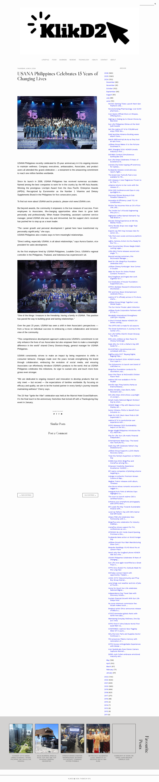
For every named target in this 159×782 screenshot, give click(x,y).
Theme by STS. (85, 779)
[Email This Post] (61, 414)
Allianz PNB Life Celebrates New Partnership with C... (121, 518)
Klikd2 (70, 779)
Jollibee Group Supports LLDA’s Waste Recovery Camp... (123, 452)
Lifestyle (45, 60)
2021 (106, 683)
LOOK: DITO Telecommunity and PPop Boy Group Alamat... (123, 579)
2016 (106, 699)
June (108, 101)
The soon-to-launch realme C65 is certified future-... (122, 498)
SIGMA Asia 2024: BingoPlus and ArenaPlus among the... (121, 462)
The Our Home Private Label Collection (124, 307)
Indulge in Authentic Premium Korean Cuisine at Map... (123, 477)
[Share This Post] (56, 414)
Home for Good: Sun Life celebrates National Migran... (122, 589)
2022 (106, 680)
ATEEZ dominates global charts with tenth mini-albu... (122, 615)
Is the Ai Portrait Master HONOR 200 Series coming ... (122, 322)
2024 (106, 79)
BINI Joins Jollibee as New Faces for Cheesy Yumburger (122, 340)
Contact (104, 60)
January (109, 673)
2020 (106, 686)
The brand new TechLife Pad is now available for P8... (122, 176)
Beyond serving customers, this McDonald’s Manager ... (120, 257)
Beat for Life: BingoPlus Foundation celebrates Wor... (122, 262)
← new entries (25, 495)
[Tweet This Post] (54, 414)
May (108, 660)
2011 (106, 715)
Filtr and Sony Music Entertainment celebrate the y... (122, 293)
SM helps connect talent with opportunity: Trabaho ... (120, 574)
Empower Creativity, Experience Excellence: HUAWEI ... (121, 467)
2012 (106, 711)
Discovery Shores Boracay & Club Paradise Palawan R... (121, 196)
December (110, 82)
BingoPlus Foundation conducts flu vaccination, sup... (122, 370)
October (109, 88)
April (108, 663)
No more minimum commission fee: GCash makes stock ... (122, 604)
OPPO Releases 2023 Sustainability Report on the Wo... (122, 426)
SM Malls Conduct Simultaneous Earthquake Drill (121, 156)
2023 (106, 677)
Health (95, 60)
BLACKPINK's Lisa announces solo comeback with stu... (122, 350)
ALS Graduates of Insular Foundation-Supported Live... (123, 283)
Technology (84, 60)
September (111, 92)
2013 (106, 708)
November (110, 85)
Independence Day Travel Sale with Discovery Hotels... (122, 594)
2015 (106, 702)
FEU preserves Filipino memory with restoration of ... (122, 640)
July (108, 98)
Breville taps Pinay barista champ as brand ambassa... (122, 386)
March (109, 666)
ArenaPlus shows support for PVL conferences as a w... (121, 528)
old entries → (90, 495)
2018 (106, 692)
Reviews (73, 60)
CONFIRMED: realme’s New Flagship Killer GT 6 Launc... (122, 630)
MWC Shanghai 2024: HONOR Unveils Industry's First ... (123, 150)
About (113, 60)
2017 (106, 696)
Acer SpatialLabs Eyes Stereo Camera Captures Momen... (123, 650)
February (110, 670)
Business (63, 60)
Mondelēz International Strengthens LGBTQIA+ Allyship (122, 316)
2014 (106, 705)
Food (54, 60)
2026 (106, 73)
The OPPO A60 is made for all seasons (123, 326)
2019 (106, 689)
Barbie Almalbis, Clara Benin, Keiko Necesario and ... (121, 391)
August (109, 95)
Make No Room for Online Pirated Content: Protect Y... (121, 273)
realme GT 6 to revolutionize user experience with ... (121, 421)
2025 (106, 76)
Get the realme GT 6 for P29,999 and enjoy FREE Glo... (123, 130)
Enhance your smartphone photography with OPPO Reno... (124, 503)
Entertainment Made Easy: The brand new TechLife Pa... (123, 442)
